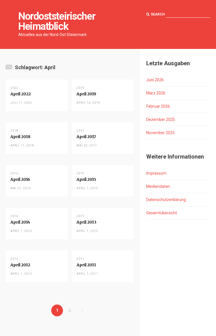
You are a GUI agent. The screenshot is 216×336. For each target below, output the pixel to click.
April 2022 (20, 93)
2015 (80, 173)
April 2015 (86, 179)
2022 (14, 87)
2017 (80, 130)
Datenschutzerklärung (166, 199)
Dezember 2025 (160, 119)
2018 (14, 130)
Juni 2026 (155, 80)
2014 (14, 216)
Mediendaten (158, 186)
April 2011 (86, 264)
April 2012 (20, 264)
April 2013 (86, 222)
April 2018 (20, 136)
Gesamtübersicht (161, 213)
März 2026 (155, 93)
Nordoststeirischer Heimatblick (56, 21)
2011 (80, 258)
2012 (14, 258)
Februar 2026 (158, 106)
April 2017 (86, 136)
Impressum (156, 173)
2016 (14, 173)
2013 (80, 216)
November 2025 (160, 132)
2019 (80, 87)
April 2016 (20, 179)
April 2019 (86, 93)
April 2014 (20, 222)
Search (158, 14)
